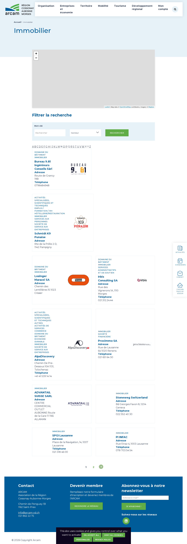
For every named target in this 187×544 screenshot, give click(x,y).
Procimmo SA (107, 340)
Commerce (40, 331)
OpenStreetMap (125, 107)
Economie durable (40, 340)
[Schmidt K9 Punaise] (80, 222)
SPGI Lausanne (62, 435)
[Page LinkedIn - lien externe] (126, 520)
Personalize (83, 540)
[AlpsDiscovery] (78, 344)
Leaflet (107, 107)
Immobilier (40, 157)
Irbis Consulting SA (108, 278)
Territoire (86, 6)
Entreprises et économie (67, 9)
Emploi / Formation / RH (43, 209)
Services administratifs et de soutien (107, 270)
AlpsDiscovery (44, 356)
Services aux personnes (41, 220)
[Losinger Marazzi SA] (78, 280)
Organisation (46, 6)
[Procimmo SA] (142, 344)
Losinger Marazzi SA (42, 278)
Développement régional (142, 8)
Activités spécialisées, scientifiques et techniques (43, 201)
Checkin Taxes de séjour (180, 291)
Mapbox (151, 107)
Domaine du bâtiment (41, 153)
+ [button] (36, 53)
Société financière (104, 335)
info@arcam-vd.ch (29, 512)
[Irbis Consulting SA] (142, 280)
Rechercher (117, 133)
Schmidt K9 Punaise (42, 235)
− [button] (36, 58)
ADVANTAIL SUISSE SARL (43, 394)
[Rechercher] (175, 9)
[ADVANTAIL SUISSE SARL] (78, 404)
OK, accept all (91, 535)
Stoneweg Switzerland (132, 397)
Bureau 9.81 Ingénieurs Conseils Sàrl (43, 165)
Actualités (180, 252)
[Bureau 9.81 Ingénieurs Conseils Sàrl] (78, 169)
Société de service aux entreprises (41, 226)
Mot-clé (38, 126)
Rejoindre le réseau (86, 506)
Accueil (17, 22)
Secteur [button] (75, 133)
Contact (180, 277)
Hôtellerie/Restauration (44, 213)
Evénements (180, 265)
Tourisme (120, 6)
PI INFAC (121, 437)
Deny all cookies (113, 535)
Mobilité (103, 6)
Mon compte (163, 8)
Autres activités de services (41, 325)
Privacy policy (103, 540)
